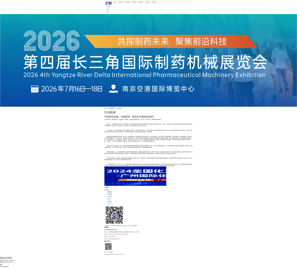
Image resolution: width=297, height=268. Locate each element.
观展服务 (134, 2)
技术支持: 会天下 (121, 254)
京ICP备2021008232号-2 (110, 254)
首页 (115, 2)
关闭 (1, 264)
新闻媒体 (141, 2)
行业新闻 (119, 108)
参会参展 (127, 2)
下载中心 (147, 2)
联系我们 (154, 2)
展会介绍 (121, 2)
